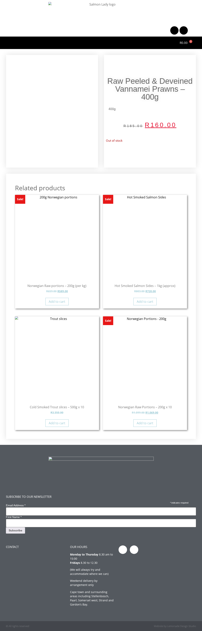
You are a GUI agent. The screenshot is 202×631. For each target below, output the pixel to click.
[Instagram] (184, 30)
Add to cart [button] (57, 301)
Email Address (15, 505)
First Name (14, 517)
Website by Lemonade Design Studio (175, 626)
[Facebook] (174, 30)
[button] (4, 42)
